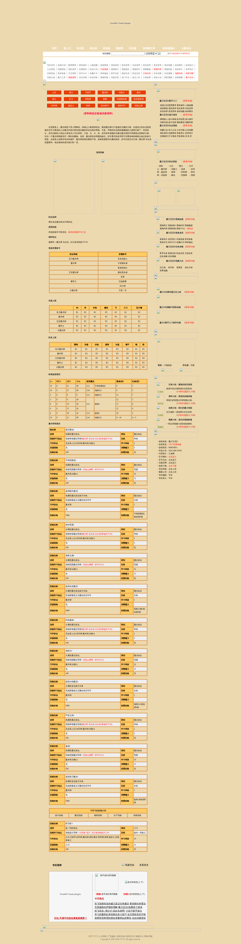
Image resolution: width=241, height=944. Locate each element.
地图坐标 (189, 122)
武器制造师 (122, 99)
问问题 (132, 48)
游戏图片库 (149, 48)
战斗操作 (189, 119)
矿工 (71, 99)
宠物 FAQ (180, 228)
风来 (88, 105)
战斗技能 (59, 815)
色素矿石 (180, 242)
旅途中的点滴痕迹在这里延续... (179, 388)
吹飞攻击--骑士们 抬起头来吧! (110, 911)
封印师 (54, 105)
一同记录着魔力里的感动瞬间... (179, 424)
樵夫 (139, 92)
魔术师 (164, 169)
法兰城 (163, 267)
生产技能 (118, 815)
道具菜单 (172, 111)
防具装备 (189, 239)
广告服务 (112, 936)
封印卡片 (172, 242)
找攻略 (106, 48)
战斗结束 (172, 122)
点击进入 (172, 460)
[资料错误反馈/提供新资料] (98, 113)
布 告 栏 (188, 136)
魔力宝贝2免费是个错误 (130, 907)
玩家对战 (164, 122)
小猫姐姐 (168, 365)
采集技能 (137, 815)
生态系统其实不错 (136, 914)
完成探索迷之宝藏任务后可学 (78, 500)
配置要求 (172, 105)
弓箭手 (88, 92)
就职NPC (122, 105)
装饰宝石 (164, 242)
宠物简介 (164, 225)
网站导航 (148, 936)
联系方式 (130, 936)
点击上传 (172, 469)
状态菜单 (181, 108)
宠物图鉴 (189, 225)
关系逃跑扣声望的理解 (106, 907)
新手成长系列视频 (109, 894)
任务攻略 (164, 256)
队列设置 (181, 119)
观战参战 (181, 122)
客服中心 (139, 936)
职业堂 (80, 48)
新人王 (67, 48)
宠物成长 (172, 225)
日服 (192, 365)
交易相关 (164, 136)
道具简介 (189, 133)
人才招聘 (103, 936)
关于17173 (93, 936)
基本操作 (181, 105)
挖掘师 (184, 175)
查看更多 (144, 865)
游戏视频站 (168, 48)
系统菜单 (172, 108)
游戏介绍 (164, 105)
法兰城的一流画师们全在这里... (179, 412)
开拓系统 (181, 136)
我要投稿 (129, 865)
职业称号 (105, 105)
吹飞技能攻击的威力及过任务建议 (112, 903)
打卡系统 (172, 136)
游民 (161, 166)
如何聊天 (189, 111)
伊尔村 (171, 267)
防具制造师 (139, 99)
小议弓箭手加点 (134, 911)
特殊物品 (189, 242)
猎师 (193, 175)
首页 (54, 48)
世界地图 (164, 270)
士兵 (54, 92)
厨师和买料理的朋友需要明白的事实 (113, 918)
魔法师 (105, 92)
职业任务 (180, 253)
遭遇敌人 (164, 119)
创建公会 (164, 130)
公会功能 (181, 130)
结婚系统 (172, 133)
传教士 (122, 92)
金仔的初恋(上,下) (137, 894)
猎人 (54, 99)
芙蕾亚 (179, 267)
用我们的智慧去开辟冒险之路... (179, 400)
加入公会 (172, 130)
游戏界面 (164, 108)
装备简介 (181, 133)
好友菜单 (164, 111)
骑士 (71, 92)
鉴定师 (164, 172)
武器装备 (180, 239)
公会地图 (189, 130)
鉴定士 (71, 105)
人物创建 (189, 105)
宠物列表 (164, 228)
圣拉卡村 (189, 267)
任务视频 (172, 256)
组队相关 (164, 133)
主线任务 (189, 253)
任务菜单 (189, 108)
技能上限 (139, 105)
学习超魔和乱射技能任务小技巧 (111, 914)
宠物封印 (180, 225)
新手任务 (164, 253)
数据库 (119, 48)
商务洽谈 (121, 936)
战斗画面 (172, 119)
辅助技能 (98, 815)
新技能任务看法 (138, 903)
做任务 (93, 48)
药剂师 (88, 99)
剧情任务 (172, 253)
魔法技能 (78, 815)
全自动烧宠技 (139, 918)
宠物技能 (172, 228)
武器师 (164, 175)
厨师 (105, 99)
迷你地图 (181, 111)
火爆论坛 (186, 48)
